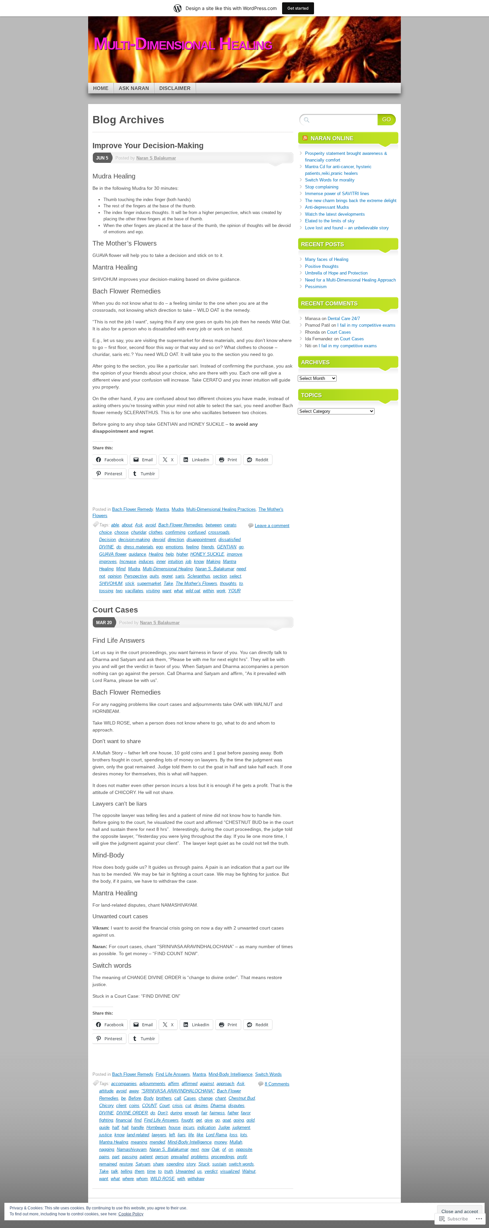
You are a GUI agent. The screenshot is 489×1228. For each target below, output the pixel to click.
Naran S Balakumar (156, 158)
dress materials (138, 546)
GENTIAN (226, 546)
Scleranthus (198, 576)
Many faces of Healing (326, 259)
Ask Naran (134, 88)
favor (245, 1112)
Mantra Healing (113, 1142)
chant (220, 1098)
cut (188, 1105)
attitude (106, 1090)
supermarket (149, 583)
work (221, 590)
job (188, 561)
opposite (244, 1149)
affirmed (189, 1083)
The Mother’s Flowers (196, 583)
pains (104, 1156)
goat (227, 1120)
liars (182, 1134)
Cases (190, 1098)
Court (164, 1105)
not (102, 576)
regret (167, 576)
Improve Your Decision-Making (148, 145)
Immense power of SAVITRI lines (337, 193)
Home (100, 88)
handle (137, 1127)
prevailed (179, 1156)
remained (108, 1164)
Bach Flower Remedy (132, 509)
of (224, 1149)
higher (182, 554)
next (195, 1149)
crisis (177, 1105)
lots (243, 1134)
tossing (106, 590)
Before (134, 1098)
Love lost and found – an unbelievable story (347, 227)
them (139, 1171)
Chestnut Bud (242, 1098)
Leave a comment (272, 525)
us (199, 1171)
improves (108, 561)
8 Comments (277, 1083)
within (208, 590)
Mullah (236, 1142)
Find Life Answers (173, 1074)
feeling (192, 546)
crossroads (219, 532)
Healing (156, 554)
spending (175, 1164)
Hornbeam (156, 1127)
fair (204, 1112)
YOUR (234, 590)
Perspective (135, 576)
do (118, 546)
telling (126, 1171)
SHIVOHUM (110, 583)
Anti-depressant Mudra (327, 207)
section (220, 576)
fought (187, 1120)
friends (207, 546)
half (115, 1127)
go (241, 546)
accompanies (124, 1083)
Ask (139, 524)
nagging (106, 1149)
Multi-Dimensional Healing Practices (221, 509)
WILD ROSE (162, 1178)
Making (213, 561)
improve (234, 554)
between (214, 524)
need (241, 568)
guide (104, 1127)
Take (168, 583)
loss (234, 1134)
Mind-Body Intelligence (230, 1074)
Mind (120, 568)
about (127, 524)
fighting (106, 1120)
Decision (107, 539)
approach (225, 1083)
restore (126, 1164)
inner (160, 561)
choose (121, 532)
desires (201, 1105)
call (177, 1098)
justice (105, 1134)
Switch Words (268, 1074)
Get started (298, 8)
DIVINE (106, 546)
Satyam (142, 1164)
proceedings (223, 1156)
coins (134, 1105)
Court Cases (115, 610)
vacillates (134, 590)
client (121, 1105)
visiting (153, 590)
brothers (164, 1098)
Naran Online (332, 138)
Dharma (218, 1105)
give (209, 1120)
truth (168, 1171)
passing (129, 1156)
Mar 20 (104, 622)
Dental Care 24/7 (344, 318)
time (151, 1171)
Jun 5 (102, 158)
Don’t (163, 1112)
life (191, 1134)
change (206, 1098)
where (128, 1178)
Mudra (178, 509)
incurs (189, 1127)
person (161, 1156)
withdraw (196, 1178)
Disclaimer (175, 88)
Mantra (162, 509)
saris (180, 576)
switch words (241, 1164)
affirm (173, 1083)
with (181, 1178)
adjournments (152, 1083)
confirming (175, 532)
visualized (230, 1171)
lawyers (159, 1134)
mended (157, 1142)
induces (146, 561)
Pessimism (316, 286)
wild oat (193, 590)
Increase (127, 561)
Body (148, 1098)
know (199, 561)
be (123, 1098)
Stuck (204, 1164)
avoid (150, 524)
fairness (217, 1112)
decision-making (134, 539)
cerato (230, 524)
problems (200, 1156)
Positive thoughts (322, 266)
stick (129, 583)
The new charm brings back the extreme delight (351, 200)
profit (242, 1156)
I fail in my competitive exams (366, 325)
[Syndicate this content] (305, 138)
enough (192, 1112)
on (231, 1149)
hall (125, 1127)
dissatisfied (230, 539)
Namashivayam (132, 1149)
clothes (156, 532)
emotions (174, 546)
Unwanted (185, 1171)
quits (154, 576)
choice (105, 532)
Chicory (106, 1105)
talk (114, 1171)
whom (142, 1178)
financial (124, 1120)
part (115, 1156)
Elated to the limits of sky (330, 220)
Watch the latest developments (335, 214)
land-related (138, 1134)
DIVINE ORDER (132, 1112)
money (220, 1142)
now (205, 1149)
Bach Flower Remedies (180, 524)
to (241, 583)
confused (197, 532)
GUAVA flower (112, 554)
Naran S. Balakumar (214, 568)
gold (250, 1120)
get (199, 1120)
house (174, 1127)
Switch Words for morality (330, 179)
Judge (224, 1127)
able (115, 524)
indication (206, 1127)
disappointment (201, 539)
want (166, 590)
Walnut (248, 1171)
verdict (211, 1171)
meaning (139, 1142)
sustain (219, 1164)
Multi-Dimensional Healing (168, 568)
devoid (158, 539)
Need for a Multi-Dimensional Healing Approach (350, 280)
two (119, 590)
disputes (236, 1105)
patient (146, 1156)
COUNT (149, 1105)
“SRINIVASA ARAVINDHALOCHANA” (177, 1090)
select (235, 576)
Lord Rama (216, 1134)
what (178, 590)
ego (159, 546)
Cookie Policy (130, 1214)
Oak (216, 1149)
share (158, 1164)
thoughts (228, 583)
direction (176, 539)
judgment (241, 1127)
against (207, 1083)
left (172, 1134)
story (191, 1164)
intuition (175, 561)
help (170, 554)
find (137, 1120)
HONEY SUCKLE (207, 554)
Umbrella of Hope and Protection (336, 273)
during (176, 1112)
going (239, 1120)
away (134, 1090)
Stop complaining (321, 186)
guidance (137, 554)
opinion (114, 576)
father (233, 1112)
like (200, 1134)
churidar (138, 532)
